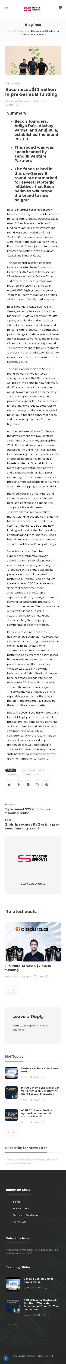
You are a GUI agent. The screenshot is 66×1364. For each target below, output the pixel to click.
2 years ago (24, 101)
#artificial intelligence (33, 770)
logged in (32, 1025)
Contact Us (19, 1221)
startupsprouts (11, 101)
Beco (10, 209)
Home (10, 31)
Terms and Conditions (25, 1215)
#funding (13, 774)
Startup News (12, 83)
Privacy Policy (21, 1208)
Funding (22, 31)
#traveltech (32, 774)
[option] (33, 950)
